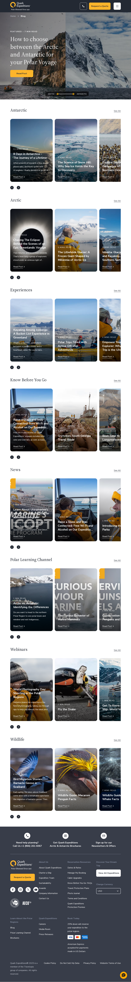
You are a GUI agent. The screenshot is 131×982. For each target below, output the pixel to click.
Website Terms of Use (110, 963)
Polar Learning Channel (20, 932)
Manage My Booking (77, 872)
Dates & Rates (74, 867)
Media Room (44, 929)
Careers (42, 924)
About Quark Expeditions (50, 867)
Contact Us (44, 898)
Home (13, 16)
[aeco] (27, 904)
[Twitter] (28, 889)
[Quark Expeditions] (20, 6)
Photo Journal (74, 893)
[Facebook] (12, 889)
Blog (23, 16)
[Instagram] (20, 889)
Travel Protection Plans (78, 888)
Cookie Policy (50, 963)
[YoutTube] (35, 889)
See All (117, 111)
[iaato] (14, 907)
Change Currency (104, 884)
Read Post (22, 73)
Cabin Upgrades (75, 878)
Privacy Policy (89, 963)
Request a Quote (99, 6)
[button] (123, 975)
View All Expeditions (108, 873)
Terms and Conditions (77, 898)
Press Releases (46, 934)
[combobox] (108, 891)
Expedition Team (46, 878)
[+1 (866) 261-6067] (83, 6)
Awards (42, 888)
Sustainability (45, 883)
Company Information (48, 893)
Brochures (14, 938)
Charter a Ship (45, 872)
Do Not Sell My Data (69, 963)
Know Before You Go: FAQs (80, 883)
